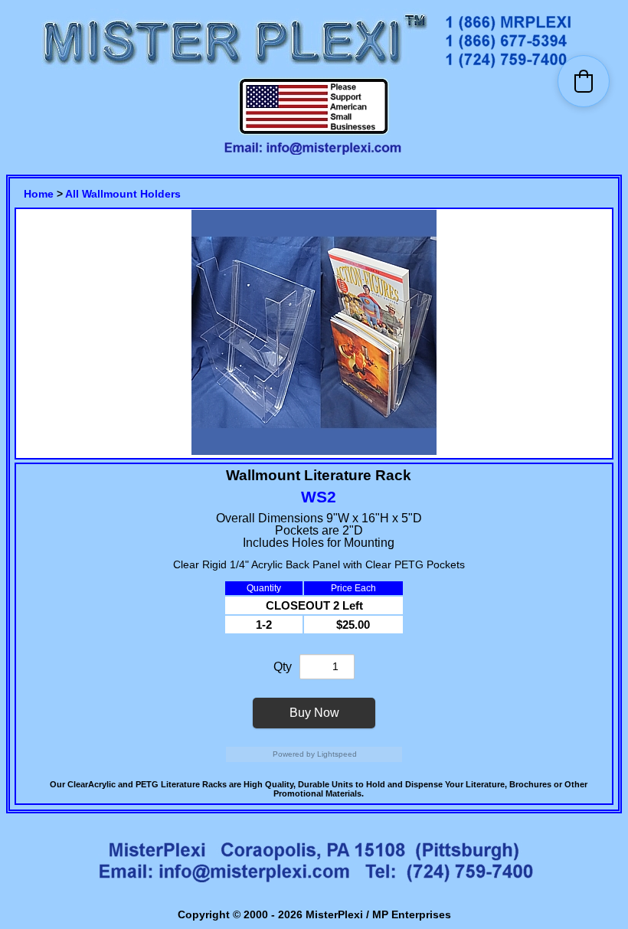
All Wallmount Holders (123, 194)
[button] (584, 81)
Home (39, 194)
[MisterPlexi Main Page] (234, 69)
